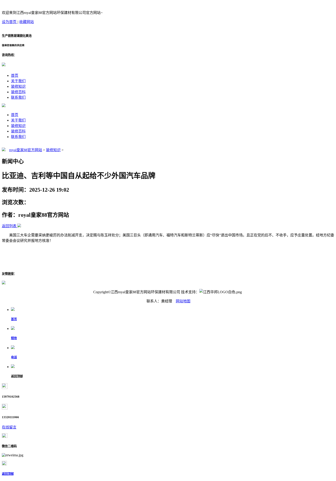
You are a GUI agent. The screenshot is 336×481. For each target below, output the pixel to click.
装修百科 (18, 92)
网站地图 (183, 301)
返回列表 (9, 226)
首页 (14, 75)
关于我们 (18, 81)
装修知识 (18, 86)
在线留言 (9, 427)
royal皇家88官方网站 (25, 150)
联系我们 (18, 97)
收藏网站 (26, 22)
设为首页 (9, 22)
